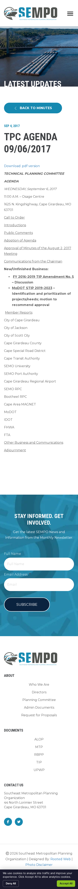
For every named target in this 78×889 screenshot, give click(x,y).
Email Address (17, 574)
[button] (33, 108)
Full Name (12, 554)
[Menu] (70, 13)
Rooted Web (60, 859)
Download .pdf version (22, 166)
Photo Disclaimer (39, 865)
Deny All (11, 883)
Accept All (66, 883)
